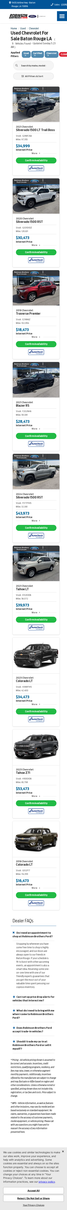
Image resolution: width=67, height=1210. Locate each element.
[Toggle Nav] (62, 16)
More (34, 153)
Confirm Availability (36, 160)
